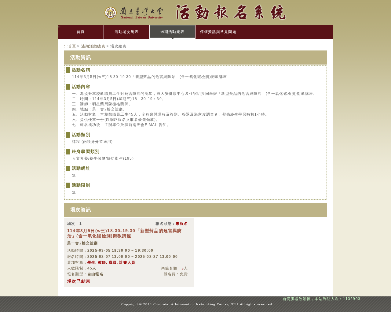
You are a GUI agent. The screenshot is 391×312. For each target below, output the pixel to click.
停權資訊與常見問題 (218, 32)
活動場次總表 (127, 32)
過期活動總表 (172, 32)
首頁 (81, 32)
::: (60, 26)
